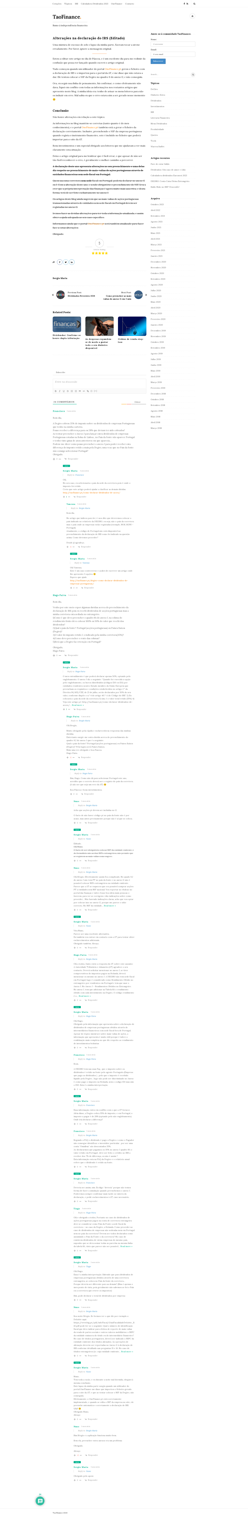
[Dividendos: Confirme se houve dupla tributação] (67, 324)
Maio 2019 (155, 370)
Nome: (154, 39)
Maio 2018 (155, 416)
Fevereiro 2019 (158, 388)
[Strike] (68, 391)
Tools (153, 140)
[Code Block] (84, 391)
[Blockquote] (80, 391)
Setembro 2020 (158, 279)
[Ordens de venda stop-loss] (132, 326)
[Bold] (56, 391)
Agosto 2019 (157, 353)
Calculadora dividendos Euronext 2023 (169, 175)
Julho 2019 (156, 359)
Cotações (56, 3)
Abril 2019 (155, 376)
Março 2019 (156, 382)
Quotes (154, 135)
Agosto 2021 (156, 221)
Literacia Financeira (160, 118)
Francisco (79, 475)
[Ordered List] (72, 391)
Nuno (88, 839)
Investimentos (157, 106)
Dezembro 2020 (158, 262)
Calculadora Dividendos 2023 (94, 3)
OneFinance (116, 3)
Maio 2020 (156, 302)
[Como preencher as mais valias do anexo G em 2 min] (138, 294)
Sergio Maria (60, 278)
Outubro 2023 (157, 204)
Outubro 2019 (157, 342)
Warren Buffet (157, 146)
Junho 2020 (156, 296)
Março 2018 (156, 428)
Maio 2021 (155, 233)
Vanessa (85, 563)
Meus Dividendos (159, 123)
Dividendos (156, 100)
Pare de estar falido (160, 164)
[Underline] (64, 391)
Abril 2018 (155, 422)
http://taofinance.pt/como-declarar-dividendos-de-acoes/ (91, 492)
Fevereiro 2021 (158, 250)
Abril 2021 (155, 239)
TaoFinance (66, 16)
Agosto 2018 (157, 411)
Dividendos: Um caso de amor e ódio (168, 169)
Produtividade (157, 129)
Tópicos (68, 3)
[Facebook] (184, 3)
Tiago (88, 1266)
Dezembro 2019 (158, 330)
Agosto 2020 (157, 284)
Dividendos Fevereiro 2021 (81, 296)
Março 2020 (156, 313)
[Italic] (60, 391)
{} (92, 391)
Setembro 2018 (158, 405)
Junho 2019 (156, 365)
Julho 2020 (156, 290)
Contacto (129, 3)
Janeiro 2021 (156, 256)
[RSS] (187, 3)
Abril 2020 (155, 307)
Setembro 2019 (158, 348)
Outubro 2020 (157, 273)
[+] (95, 391)
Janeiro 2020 (157, 325)
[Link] (88, 391)
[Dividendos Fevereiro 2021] (60, 294)
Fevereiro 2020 (158, 319)
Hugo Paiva (80, 671)
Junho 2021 (156, 227)
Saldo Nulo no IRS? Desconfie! (165, 187)
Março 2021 (156, 244)
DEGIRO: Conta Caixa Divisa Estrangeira (170, 181)
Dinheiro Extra (158, 95)
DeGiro (154, 89)
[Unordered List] (76, 391)
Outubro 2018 (157, 399)
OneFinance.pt (113, 69)
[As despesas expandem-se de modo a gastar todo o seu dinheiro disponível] (99, 326)
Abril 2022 (155, 210)
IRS (76, 3)
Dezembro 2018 (158, 393)
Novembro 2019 (158, 336)
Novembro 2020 (158, 267)
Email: (154, 49)
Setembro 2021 (158, 216)
